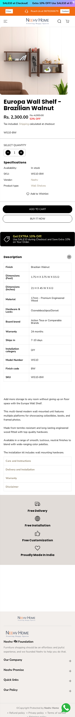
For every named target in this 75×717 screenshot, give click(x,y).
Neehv (34, 180)
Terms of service (56, 713)
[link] (37, 634)
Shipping (24, 124)
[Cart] (67, 21)
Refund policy (17, 713)
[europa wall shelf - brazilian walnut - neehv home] (34, 61)
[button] (6, 21)
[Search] (59, 21)
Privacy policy (36, 713)
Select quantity (15, 145)
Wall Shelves (38, 185)
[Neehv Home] (37, 21)
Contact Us (55, 11)
